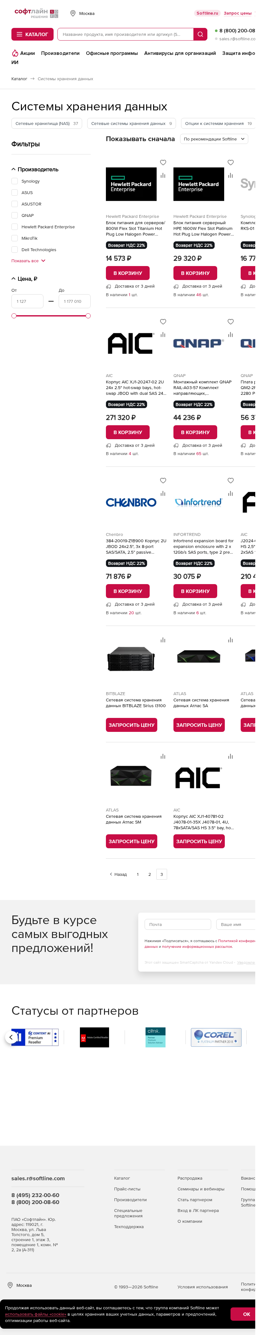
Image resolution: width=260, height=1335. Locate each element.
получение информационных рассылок (197, 946)
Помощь (249, 1188)
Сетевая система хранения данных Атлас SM (134, 819)
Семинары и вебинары (201, 1188)
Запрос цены (237, 13)
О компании (190, 1221)
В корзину (128, 273)
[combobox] (214, 139)
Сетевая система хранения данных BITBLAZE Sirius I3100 (136, 702)
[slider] (13, 315)
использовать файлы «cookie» (35, 1314)
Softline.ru (207, 13)
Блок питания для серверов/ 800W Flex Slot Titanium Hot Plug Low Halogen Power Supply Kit (135, 228)
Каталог (122, 1178)
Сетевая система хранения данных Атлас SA (201, 702)
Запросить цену (131, 725)
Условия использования (203, 1286)
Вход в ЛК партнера (198, 1210)
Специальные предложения (128, 1213)
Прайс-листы (127, 1188)
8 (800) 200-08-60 (35, 1202)
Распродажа (190, 1178)
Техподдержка (129, 1226)
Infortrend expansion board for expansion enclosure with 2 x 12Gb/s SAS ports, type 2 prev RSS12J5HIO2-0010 (203, 546)
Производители (130, 1199)
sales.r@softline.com (239, 38)
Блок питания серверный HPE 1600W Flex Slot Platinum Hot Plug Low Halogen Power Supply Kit (202, 228)
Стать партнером (195, 1199)
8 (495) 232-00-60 (35, 1195)
